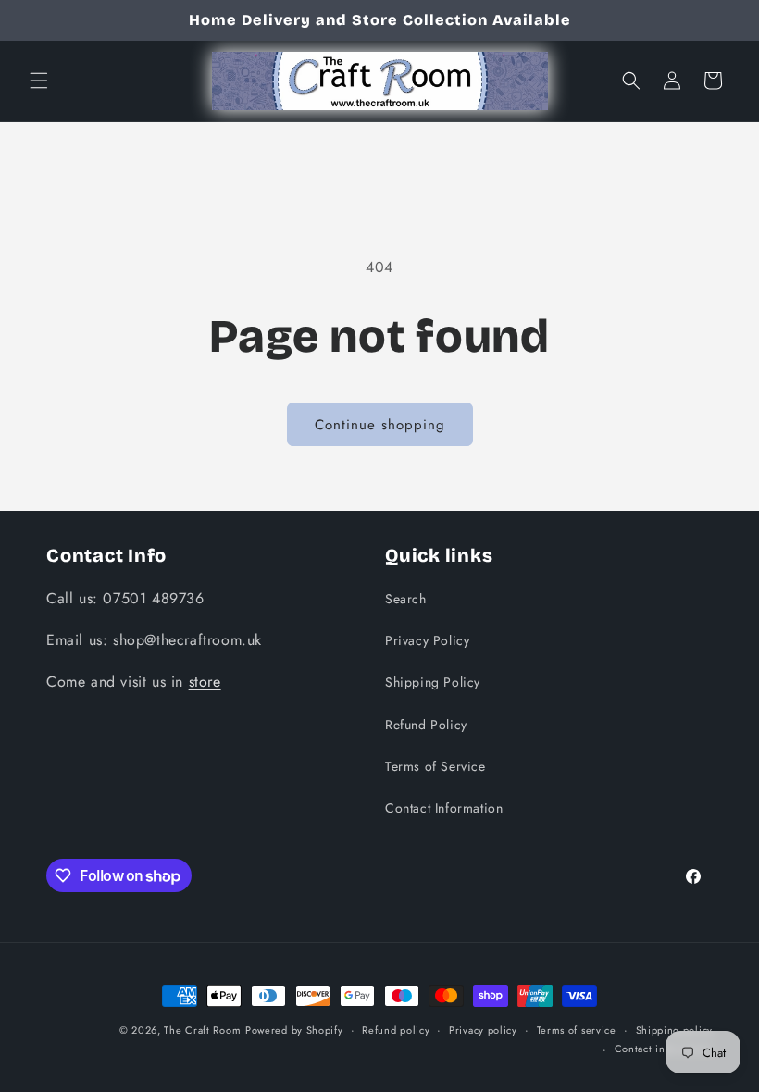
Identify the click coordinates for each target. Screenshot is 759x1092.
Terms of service (576, 1030)
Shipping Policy (432, 682)
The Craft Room (202, 1030)
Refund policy (395, 1030)
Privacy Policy (427, 640)
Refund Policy (426, 724)
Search (406, 598)
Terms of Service (435, 766)
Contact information (664, 1048)
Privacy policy (483, 1030)
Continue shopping (380, 425)
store (205, 681)
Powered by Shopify (294, 1030)
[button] (39, 80)
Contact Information (444, 808)
